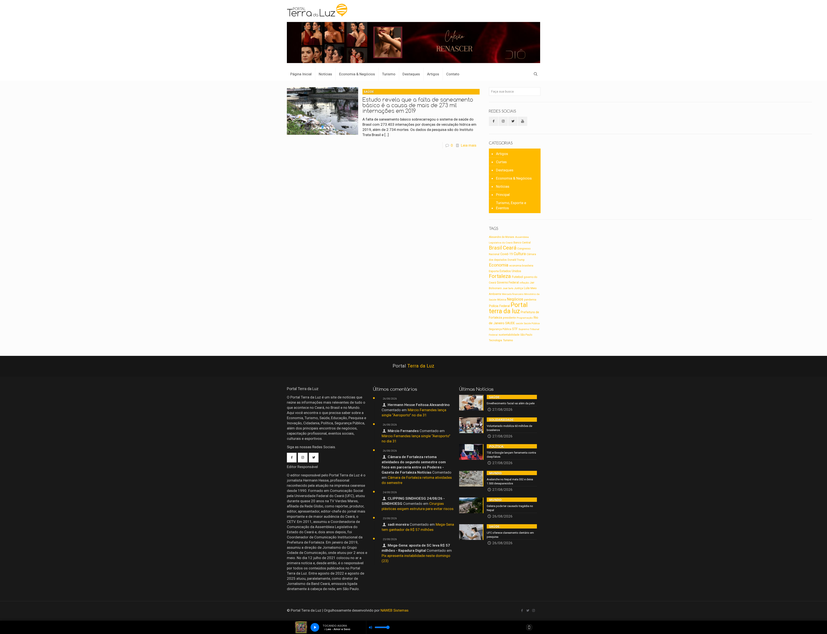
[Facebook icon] (522, 610)
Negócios (515, 299)
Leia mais (468, 145)
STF (515, 329)
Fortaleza (500, 276)
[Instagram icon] (533, 610)
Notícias (502, 186)
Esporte (494, 271)
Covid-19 (506, 254)
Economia (498, 265)
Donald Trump (516, 259)
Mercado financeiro (512, 294)
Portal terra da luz (508, 308)
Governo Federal (508, 282)
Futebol (517, 277)
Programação (525, 317)
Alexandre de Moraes (501, 237)
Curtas (501, 162)
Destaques (504, 170)
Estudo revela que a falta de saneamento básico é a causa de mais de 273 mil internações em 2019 (417, 102)
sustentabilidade (509, 334)
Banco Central (522, 242)
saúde (519, 323)
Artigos (502, 154)
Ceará (509, 248)
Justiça (518, 288)
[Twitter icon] (527, 610)
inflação (524, 282)
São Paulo (526, 334)
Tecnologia (495, 340)
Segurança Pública (500, 329)
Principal (503, 194)
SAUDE (510, 323)
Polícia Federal (499, 306)
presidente (509, 317)
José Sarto (508, 288)
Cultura (520, 254)
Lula (527, 288)
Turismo (508, 340)
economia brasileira (521, 265)
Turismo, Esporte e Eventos (511, 205)
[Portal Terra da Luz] (317, 10)
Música (501, 299)
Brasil (495, 248)
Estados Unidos (510, 271)
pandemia (530, 299)
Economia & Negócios (514, 178)
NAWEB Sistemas (395, 610)
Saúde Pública (532, 323)
